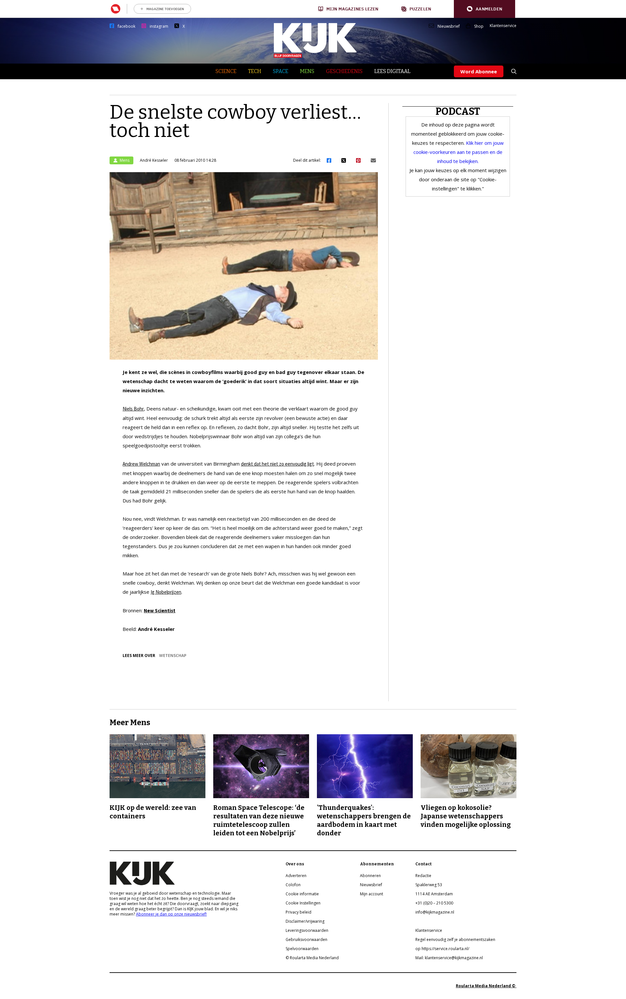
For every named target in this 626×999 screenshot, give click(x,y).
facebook (126, 26)
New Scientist (159, 610)
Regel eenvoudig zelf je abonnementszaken (455, 939)
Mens (307, 71)
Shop (479, 26)
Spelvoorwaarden (302, 948)
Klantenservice (503, 25)
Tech (254, 71)
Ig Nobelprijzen (166, 592)
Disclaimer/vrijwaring (305, 921)
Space (280, 71)
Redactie (423, 875)
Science (226, 71)
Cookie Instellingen (303, 903)
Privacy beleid (298, 912)
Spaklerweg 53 (428, 884)
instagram (159, 26)
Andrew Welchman (141, 464)
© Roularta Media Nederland (312, 958)
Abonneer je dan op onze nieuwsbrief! (171, 914)
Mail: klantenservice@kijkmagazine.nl (449, 958)
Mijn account (371, 894)
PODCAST (458, 111)
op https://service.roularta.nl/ (442, 948)
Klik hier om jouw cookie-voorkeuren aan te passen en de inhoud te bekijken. (458, 152)
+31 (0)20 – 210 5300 (434, 903)
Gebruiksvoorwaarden (306, 939)
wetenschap (172, 655)
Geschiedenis (344, 71)
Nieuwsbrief (449, 26)
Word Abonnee (478, 71)
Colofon (293, 884)
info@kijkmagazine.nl (434, 912)
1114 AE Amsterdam (434, 894)
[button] (484, 9)
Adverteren (296, 875)
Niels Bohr (133, 409)
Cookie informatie (302, 894)
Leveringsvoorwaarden (307, 930)
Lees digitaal (392, 71)
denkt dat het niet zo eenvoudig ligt (277, 464)
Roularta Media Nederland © (486, 986)
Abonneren (370, 875)
